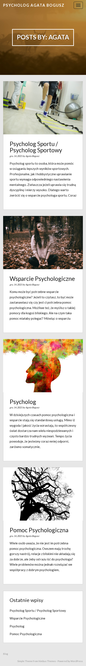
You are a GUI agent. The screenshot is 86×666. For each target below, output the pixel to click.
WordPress (77, 661)
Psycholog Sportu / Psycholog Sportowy (36, 147)
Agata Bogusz (32, 156)
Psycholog (23, 401)
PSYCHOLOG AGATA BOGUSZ (33, 5)
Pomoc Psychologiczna (39, 530)
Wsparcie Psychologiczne (42, 278)
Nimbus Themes (47, 661)
